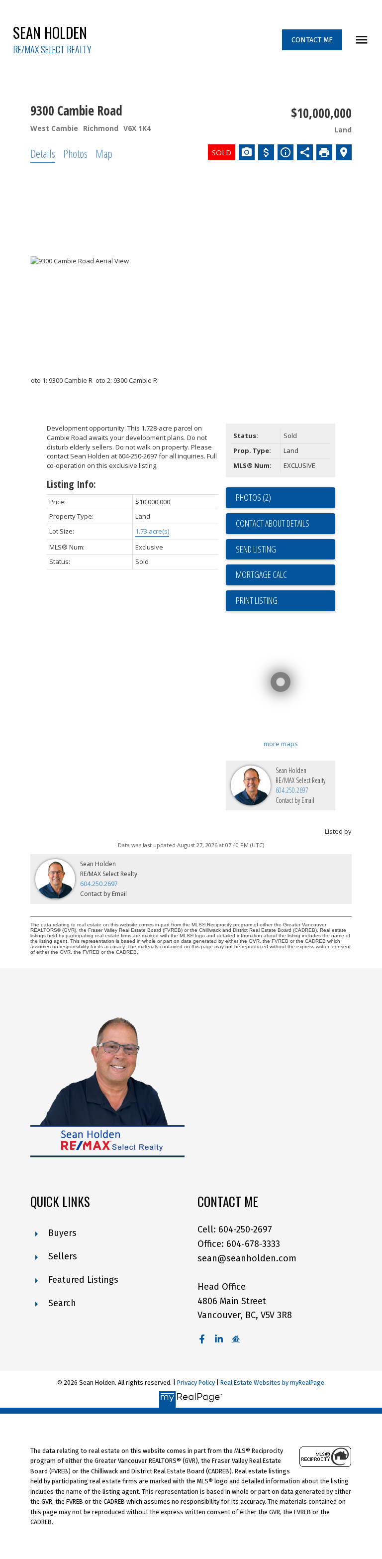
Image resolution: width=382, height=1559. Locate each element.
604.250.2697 (292, 790)
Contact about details (272, 523)
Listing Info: (71, 484)
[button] (312, 39)
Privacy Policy (196, 1382)
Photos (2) (253, 497)
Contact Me (312, 39)
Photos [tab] (75, 153)
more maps (281, 743)
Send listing (256, 549)
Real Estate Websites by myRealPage (272, 1382)
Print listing (257, 600)
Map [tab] (104, 153)
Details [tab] (42, 153)
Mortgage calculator (285, 574)
